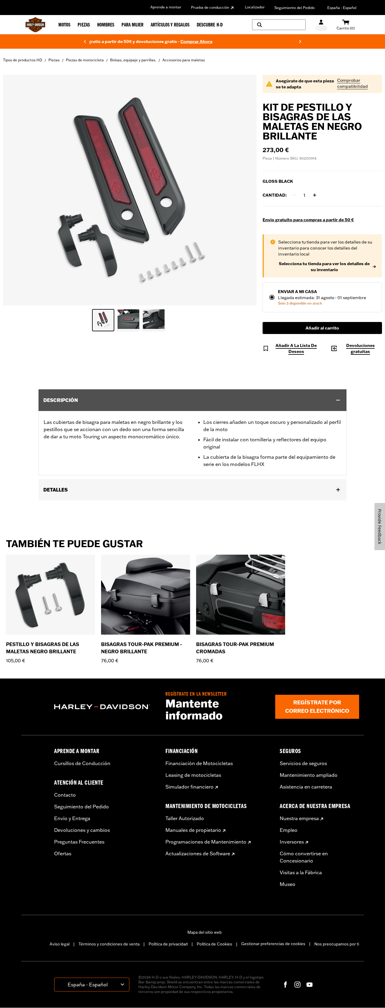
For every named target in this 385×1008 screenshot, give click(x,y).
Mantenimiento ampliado (308, 775)
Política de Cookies (214, 944)
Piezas (54, 60)
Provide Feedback (380, 526)
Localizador (255, 7)
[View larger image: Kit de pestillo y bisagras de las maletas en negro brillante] (130, 189)
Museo (287, 884)
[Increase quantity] (315, 195)
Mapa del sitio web (204, 932)
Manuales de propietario (193, 830)
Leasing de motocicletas (193, 775)
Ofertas (62, 853)
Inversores (292, 842)
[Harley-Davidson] (105, 706)
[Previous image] (15, 190)
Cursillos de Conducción (82, 763)
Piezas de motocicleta (85, 60)
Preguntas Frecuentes (79, 842)
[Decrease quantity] (294, 195)
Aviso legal (59, 944)
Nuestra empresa (299, 818)
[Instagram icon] (297, 984)
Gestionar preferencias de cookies (273, 943)
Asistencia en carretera (306, 787)
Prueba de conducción (210, 7)
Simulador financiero (189, 787)
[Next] (300, 41)
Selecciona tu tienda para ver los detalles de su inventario (324, 266)
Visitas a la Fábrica (301, 872)
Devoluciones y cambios (82, 830)
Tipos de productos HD (22, 60)
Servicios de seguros (303, 763)
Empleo (288, 830)
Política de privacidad (168, 944)
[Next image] (245, 190)
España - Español (341, 7)
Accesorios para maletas (183, 60)
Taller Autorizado (184, 818)
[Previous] (85, 41)
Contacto (65, 795)
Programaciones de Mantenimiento (205, 842)
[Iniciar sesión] (321, 24)
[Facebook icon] (285, 984)
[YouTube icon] (309, 984)
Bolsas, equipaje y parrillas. (133, 60)
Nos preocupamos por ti (336, 944)
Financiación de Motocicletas (199, 763)
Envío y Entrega (72, 818)
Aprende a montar (165, 7)
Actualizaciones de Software (197, 853)
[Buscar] (279, 24)
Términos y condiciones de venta (109, 944)
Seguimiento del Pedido (294, 7)
